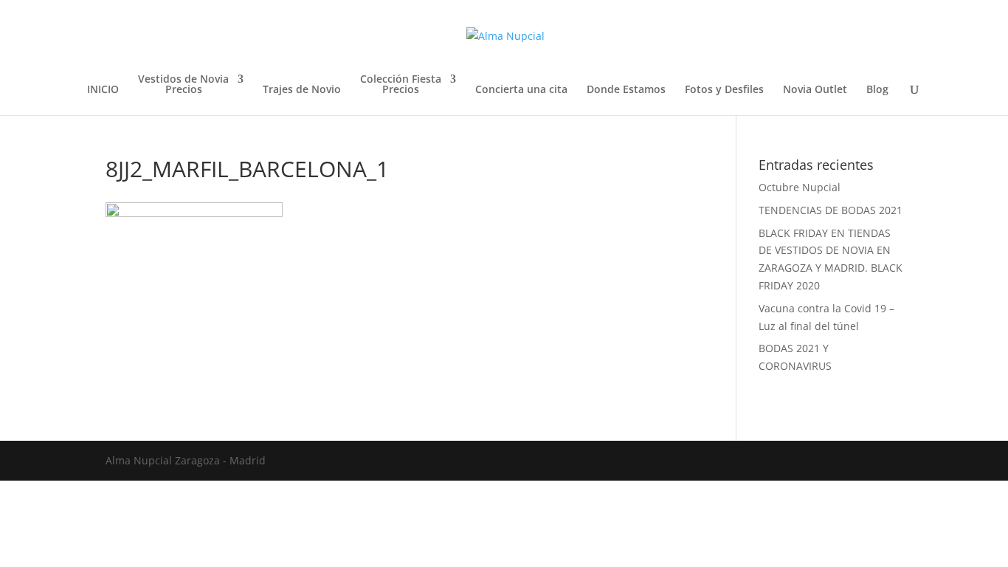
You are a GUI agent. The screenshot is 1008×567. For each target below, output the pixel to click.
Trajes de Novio (302, 90)
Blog (877, 90)
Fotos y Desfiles (724, 90)
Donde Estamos (626, 90)
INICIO (103, 90)
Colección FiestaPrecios (400, 85)
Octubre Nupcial (799, 187)
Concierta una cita (521, 90)
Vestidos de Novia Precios (183, 85)
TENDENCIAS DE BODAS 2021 (830, 210)
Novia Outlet (815, 90)
